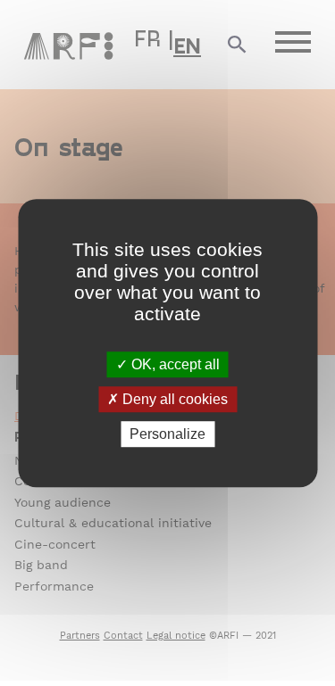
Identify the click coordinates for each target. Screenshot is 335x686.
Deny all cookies (173, 399)
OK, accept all (174, 364)
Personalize (167, 434)
